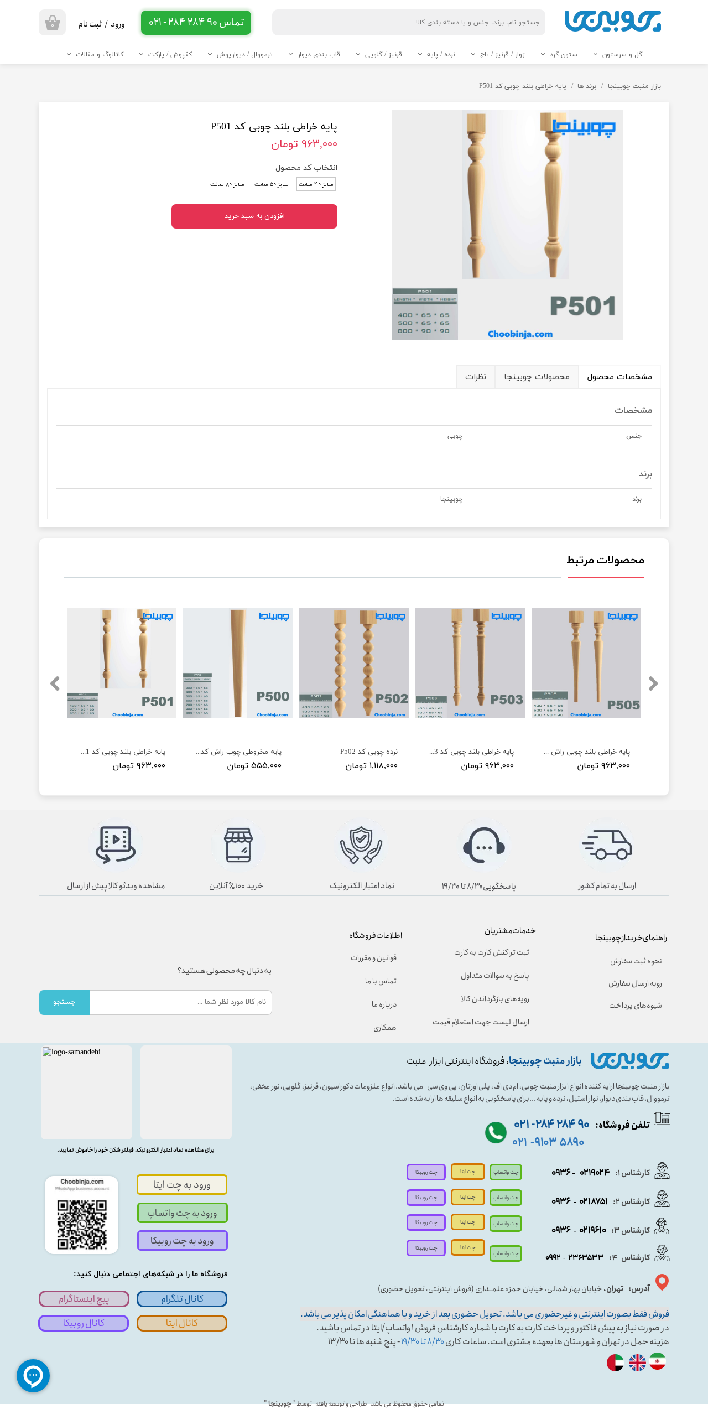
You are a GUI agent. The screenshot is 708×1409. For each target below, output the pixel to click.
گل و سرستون (622, 54)
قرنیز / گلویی (383, 54)
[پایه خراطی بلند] (507, 225)
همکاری (385, 1028)
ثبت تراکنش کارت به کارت (491, 952)
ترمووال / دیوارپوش (245, 54)
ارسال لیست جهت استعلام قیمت (488, 1022)
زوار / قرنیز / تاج (502, 54)
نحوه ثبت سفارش (636, 961)
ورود (118, 24)
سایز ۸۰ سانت (227, 184)
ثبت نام (90, 24)
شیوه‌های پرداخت (635, 1005)
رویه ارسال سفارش (635, 983)
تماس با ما (381, 981)
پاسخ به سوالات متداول (495, 976)
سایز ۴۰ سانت (316, 184)
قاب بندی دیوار (319, 54)
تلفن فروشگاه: (582, 1125)
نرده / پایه (441, 54)
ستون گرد (563, 54)
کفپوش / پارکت (170, 54)
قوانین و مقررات (374, 958)
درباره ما (384, 1004)
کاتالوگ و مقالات (99, 54)
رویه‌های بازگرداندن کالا (495, 999)
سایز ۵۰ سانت (271, 184)
